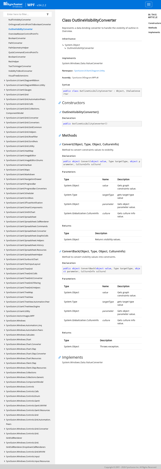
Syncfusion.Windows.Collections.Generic (25, 377)
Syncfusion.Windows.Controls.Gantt (23, 400)
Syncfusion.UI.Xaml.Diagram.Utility (89, 70)
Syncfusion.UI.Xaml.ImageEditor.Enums (24, 160)
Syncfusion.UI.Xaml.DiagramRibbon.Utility (25, 85)
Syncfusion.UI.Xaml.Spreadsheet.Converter (26, 231)
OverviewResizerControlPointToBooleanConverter (23, 36)
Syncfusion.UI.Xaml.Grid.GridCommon (24, 127)
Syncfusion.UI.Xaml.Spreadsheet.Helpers (25, 240)
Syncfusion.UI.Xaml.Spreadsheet (21, 216)
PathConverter (15, 43)
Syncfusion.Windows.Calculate (20, 334)
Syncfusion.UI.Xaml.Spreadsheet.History (25, 245)
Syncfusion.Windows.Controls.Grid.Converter (27, 428)
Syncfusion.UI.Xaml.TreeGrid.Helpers (23, 287)
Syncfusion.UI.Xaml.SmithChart (20, 212)
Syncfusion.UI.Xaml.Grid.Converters (22, 122)
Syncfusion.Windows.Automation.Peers (24, 330)
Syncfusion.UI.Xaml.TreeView (19, 297)
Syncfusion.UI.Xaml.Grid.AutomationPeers (25, 99)
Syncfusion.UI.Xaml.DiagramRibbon (22, 80)
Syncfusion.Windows (15, 320)
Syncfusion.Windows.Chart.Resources (23, 358)
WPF (31, 4)
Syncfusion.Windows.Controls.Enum (23, 396)
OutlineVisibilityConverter (20, 29)
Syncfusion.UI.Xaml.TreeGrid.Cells (21, 273)
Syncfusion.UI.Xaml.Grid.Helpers (21, 131)
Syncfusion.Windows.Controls (20, 386)
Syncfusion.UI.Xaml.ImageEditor (21, 155)
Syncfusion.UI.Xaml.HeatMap (19, 150)
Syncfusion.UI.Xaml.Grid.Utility (20, 146)
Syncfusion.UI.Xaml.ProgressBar (21, 183)
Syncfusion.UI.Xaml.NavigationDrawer (24, 179)
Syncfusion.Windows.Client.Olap (21, 363)
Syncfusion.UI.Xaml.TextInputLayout (23, 264)
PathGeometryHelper (18, 47)
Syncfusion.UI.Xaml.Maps (18, 169)
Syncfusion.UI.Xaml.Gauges (18, 89)
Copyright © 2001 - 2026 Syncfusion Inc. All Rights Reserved (130, 467)
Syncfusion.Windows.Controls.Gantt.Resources (28, 410)
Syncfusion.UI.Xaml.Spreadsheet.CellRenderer (27, 221)
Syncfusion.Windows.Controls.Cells (22, 391)
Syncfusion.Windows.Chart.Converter (23, 344)
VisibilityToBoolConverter (20, 70)
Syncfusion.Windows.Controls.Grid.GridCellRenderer (22, 435)
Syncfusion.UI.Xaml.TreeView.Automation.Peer (28, 301)
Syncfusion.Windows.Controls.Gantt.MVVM (26, 405)
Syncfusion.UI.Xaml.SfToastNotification (24, 202)
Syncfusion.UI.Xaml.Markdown (20, 174)
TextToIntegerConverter (19, 66)
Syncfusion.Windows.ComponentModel (24, 381)
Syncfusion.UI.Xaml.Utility (18, 311)
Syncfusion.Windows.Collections (21, 372)
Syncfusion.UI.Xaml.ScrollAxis (19, 198)
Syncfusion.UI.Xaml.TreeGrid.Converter (24, 278)
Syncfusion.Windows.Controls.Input (23, 456)
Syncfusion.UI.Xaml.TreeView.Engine (23, 306)
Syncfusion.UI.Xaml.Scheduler (20, 193)
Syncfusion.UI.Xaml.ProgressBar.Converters (26, 188)
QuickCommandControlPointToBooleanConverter (23, 54)
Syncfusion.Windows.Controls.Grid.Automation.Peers (28, 421)
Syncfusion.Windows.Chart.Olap (21, 348)
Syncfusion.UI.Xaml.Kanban (19, 165)
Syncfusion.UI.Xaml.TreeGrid (19, 268)
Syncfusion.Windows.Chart (18, 339)
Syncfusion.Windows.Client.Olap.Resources (26, 367)
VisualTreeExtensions (18, 75)
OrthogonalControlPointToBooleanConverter (29, 24)
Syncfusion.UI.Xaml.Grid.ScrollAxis (22, 141)
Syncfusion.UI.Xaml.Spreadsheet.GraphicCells (27, 235)
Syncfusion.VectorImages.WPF (20, 315)
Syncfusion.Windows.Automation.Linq (24, 325)
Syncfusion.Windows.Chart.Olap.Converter (26, 353)
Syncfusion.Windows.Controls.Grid (22, 414)
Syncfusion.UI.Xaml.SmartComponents (24, 207)
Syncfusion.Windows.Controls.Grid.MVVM (25, 451)
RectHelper (13, 61)
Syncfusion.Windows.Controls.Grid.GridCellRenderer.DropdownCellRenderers (25, 444)
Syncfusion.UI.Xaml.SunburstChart (22, 259)
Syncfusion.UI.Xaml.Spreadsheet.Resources (26, 249)
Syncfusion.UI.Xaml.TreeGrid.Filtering (23, 282)
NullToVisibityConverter (19, 19)
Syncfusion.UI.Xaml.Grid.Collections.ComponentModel (23, 110)
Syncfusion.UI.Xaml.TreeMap (19, 292)
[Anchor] (60, 103)
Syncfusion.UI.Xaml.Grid (17, 94)
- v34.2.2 (41, 5)
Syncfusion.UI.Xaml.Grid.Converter (22, 117)
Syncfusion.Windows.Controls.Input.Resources (28, 461)
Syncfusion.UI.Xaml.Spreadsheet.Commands (27, 226)
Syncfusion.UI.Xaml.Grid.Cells (19, 104)
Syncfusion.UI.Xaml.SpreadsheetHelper (24, 254)
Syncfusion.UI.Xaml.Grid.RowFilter (22, 136)
